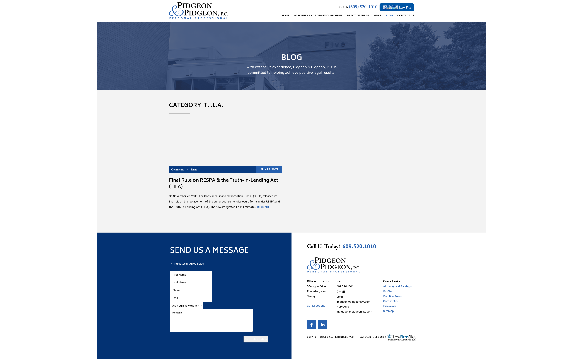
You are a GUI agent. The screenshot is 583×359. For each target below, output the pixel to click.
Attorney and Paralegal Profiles (318, 16)
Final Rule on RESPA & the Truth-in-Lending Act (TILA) (223, 184)
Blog (389, 16)
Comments (177, 169)
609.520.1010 (359, 247)
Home (286, 16)
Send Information (256, 339)
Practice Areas (358, 16)
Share (194, 169)
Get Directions (316, 305)
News (377, 16)
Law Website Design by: (373, 337)
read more (264, 207)
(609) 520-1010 (363, 7)
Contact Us (405, 16)
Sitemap (388, 311)
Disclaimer (389, 306)
